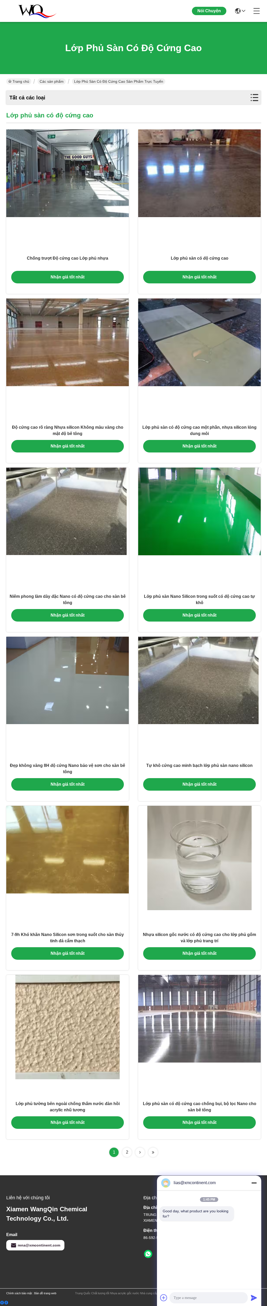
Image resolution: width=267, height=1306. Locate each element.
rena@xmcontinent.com (39, 1245)
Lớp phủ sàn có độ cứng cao (199, 258)
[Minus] (254, 1183)
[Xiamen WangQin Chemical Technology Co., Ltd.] (35, 11)
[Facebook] (4, 1303)
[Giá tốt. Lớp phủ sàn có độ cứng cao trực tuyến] (199, 190)
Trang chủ (21, 81)
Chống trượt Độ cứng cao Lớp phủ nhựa (67, 258)
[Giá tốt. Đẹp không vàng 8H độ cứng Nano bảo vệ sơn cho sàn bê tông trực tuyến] (67, 698)
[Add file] (163, 1297)
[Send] (254, 1297)
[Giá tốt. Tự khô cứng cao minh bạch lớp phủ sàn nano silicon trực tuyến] (199, 698)
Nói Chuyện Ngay (209, 15)
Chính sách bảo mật (19, 1293)
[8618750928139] (148, 1254)
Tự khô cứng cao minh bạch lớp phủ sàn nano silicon (199, 765)
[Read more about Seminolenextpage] (140, 1152)
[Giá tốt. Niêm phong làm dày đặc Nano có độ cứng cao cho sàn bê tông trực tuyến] (67, 529)
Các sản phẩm (52, 81)
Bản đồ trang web (45, 1293)
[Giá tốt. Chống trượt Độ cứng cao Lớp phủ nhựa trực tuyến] (67, 190)
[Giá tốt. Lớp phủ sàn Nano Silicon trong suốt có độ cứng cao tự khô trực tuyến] (199, 529)
